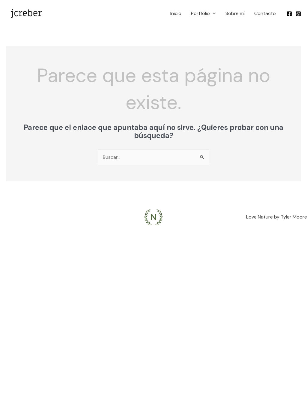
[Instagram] (298, 14)
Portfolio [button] (200, 13)
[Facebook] (289, 14)
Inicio (175, 13)
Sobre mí (235, 13)
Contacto (265, 13)
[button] (213, 13)
